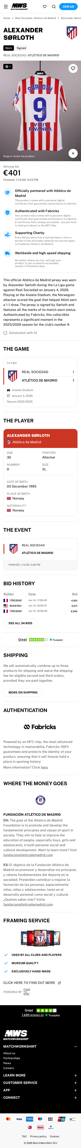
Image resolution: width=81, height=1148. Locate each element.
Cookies (54, 1136)
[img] (40, 111)
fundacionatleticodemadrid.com (28, 855)
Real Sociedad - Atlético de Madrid (35, 18)
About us (9, 1053)
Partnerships (11, 1058)
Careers (8, 1068)
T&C (24, 1136)
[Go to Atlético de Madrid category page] (12, 376)
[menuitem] (5, 6)
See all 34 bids (20, 623)
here (44, 767)
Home (6, 18)
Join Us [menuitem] (68, 6)
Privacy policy (38, 1136)
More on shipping (23, 692)
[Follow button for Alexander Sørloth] (73, 68)
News (7, 1063)
